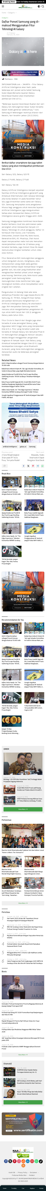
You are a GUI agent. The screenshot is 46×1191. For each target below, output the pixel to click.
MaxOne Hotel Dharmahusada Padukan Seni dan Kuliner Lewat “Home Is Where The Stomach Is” (23, 851)
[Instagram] (19, 1161)
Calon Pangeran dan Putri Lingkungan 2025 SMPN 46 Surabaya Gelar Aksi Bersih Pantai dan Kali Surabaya (25, 962)
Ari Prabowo (11, 33)
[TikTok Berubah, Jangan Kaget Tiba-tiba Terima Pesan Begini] (12, 551)
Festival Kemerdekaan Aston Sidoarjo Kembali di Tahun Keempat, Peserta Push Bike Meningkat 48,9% (34, 893)
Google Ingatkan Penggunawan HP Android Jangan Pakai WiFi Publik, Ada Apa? (22, 396)
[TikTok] (41, 1161)
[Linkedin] (28, 1161)
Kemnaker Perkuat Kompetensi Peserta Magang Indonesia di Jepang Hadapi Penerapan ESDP (22, 1005)
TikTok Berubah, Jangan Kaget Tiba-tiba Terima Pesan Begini (10, 561)
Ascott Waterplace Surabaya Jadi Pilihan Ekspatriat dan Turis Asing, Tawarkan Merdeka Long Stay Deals (11, 893)
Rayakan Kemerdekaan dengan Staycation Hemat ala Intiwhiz (25, 937)
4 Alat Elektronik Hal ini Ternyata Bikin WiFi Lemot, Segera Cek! (33, 708)
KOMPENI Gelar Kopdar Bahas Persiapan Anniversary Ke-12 (27, 1071)
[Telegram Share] (38, 466)
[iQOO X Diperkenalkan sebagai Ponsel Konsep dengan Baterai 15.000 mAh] (12, 482)
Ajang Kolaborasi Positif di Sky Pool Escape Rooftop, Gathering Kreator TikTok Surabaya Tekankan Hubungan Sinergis (21, 376)
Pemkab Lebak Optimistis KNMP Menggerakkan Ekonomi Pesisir (21, 1048)
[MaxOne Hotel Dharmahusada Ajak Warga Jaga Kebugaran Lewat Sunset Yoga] (34, 861)
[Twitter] (10, 1161)
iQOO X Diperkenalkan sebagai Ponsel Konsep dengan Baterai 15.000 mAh (23, 364)
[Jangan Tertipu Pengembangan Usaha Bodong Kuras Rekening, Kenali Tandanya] (12, 721)
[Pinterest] (15, 1161)
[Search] (43, 6)
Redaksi (32, 1175)
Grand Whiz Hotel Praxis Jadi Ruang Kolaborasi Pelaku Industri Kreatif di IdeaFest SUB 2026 (29, 789)
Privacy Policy (22, 1172)
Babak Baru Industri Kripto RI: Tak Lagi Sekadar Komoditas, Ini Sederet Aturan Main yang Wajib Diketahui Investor (23, 370)
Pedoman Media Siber (19, 1175)
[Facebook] (6, 1161)
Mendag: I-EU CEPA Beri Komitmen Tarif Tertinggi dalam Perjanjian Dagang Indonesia (23, 780)
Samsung (32, 447)
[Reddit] (23, 1161)
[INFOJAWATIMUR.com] (25, 6)
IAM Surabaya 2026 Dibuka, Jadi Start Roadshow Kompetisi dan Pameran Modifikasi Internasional (29, 1082)
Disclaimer (33, 1172)
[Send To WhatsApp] (42, 466)
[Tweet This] (28, 466)
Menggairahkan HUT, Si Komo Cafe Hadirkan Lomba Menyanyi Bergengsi (24, 954)
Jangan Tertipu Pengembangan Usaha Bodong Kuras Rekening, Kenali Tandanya (10, 731)
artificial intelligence (10, 447)
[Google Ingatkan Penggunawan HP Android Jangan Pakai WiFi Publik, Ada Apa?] (34, 528)
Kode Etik (12, 1172)
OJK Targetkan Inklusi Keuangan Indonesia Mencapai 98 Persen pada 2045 (23, 1039)
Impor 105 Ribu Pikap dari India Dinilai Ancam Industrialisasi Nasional (29, 1093)
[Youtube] (32, 1161)
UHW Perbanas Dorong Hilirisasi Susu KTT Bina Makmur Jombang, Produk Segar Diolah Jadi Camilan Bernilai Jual (29, 800)
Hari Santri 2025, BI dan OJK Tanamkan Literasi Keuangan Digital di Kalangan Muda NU (22, 919)
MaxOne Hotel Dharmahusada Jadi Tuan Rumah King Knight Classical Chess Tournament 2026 (11, 871)
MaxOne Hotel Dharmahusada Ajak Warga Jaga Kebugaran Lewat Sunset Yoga (33, 871)
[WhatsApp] (36, 1161)
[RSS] (23, 1166)
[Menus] (3, 6)
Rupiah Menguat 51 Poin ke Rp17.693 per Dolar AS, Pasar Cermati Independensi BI (21, 1022)
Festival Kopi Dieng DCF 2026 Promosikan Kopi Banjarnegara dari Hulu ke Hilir (22, 1013)
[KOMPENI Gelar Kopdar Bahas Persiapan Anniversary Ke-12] (9, 1071)
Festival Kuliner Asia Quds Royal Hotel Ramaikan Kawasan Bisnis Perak (23, 945)
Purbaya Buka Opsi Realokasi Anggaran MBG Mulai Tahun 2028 (21, 1030)
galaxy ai (23, 447)
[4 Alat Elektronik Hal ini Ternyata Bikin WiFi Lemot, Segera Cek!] (34, 698)
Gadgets (5, 18)
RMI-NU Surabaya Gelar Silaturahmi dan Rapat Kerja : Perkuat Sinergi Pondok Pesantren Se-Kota (25, 928)
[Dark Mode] (39, 6)
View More (22, 809)
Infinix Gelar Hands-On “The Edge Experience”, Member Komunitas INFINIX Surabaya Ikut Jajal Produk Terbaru (20, 391)
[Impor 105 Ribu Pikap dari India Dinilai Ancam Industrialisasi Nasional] (9, 1093)
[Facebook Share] (23, 466)
